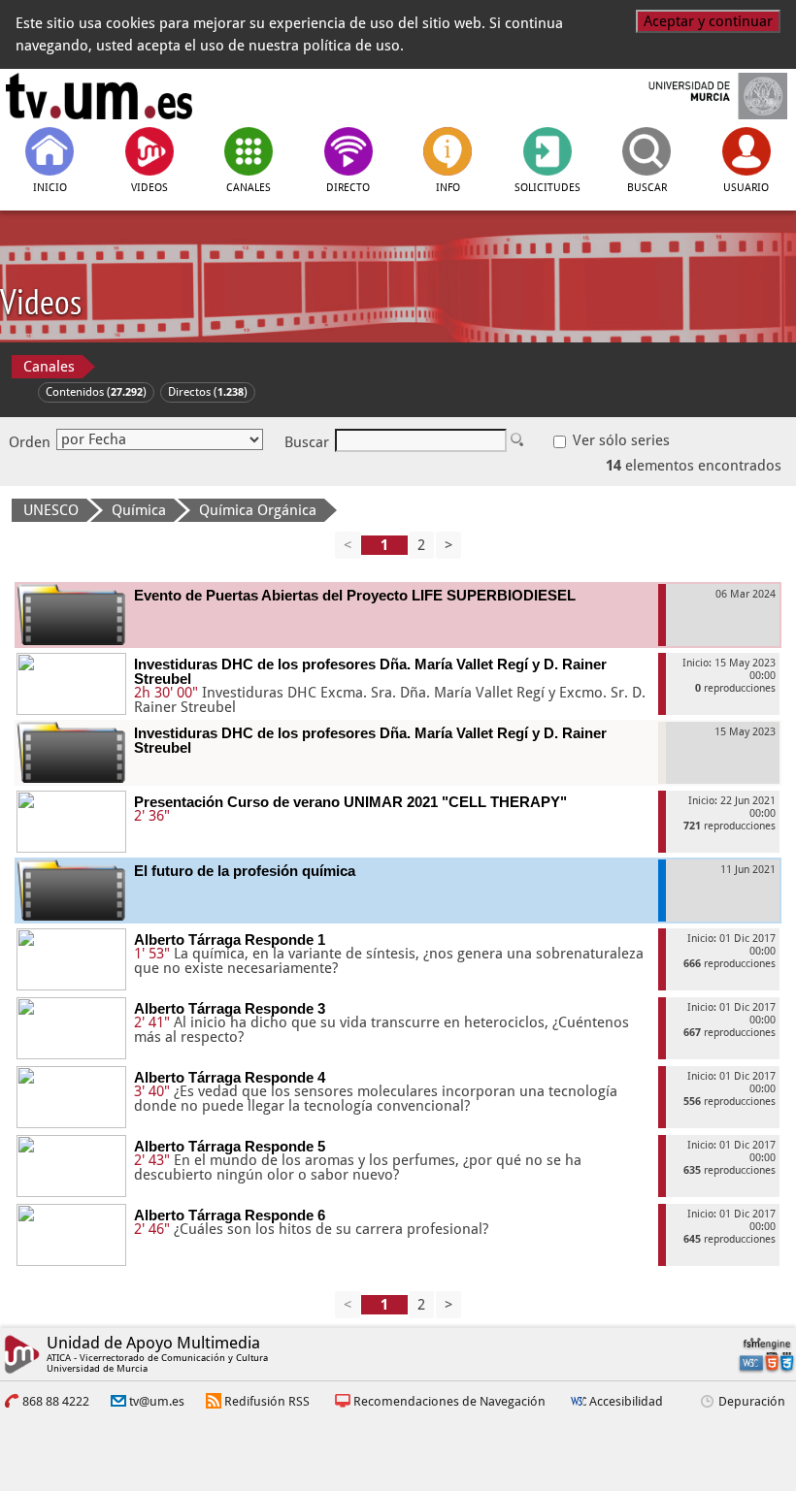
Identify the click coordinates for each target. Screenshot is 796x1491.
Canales (49, 366)
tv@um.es (156, 1401)
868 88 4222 (55, 1401)
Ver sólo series (619, 440)
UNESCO (51, 510)
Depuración (751, 1401)
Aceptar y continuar (708, 21)
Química (139, 510)
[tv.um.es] (99, 96)
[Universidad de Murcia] (697, 96)
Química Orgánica (257, 510)
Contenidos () (96, 392)
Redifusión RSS (267, 1401)
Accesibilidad (626, 1401)
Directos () (208, 392)
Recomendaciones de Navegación (449, 1401)
